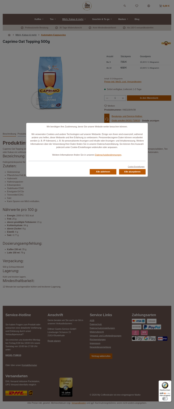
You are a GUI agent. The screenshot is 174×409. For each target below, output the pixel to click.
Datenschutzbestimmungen (108, 155)
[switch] (165, 398)
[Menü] (169, 382)
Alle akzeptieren (132, 172)
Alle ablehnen (103, 172)
